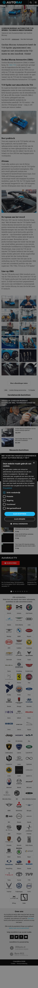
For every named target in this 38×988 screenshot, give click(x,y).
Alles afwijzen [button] (19, 519)
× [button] (34, 463)
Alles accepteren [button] (19, 514)
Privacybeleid (7, 488)
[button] (19, 524)
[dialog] (19, 493)
